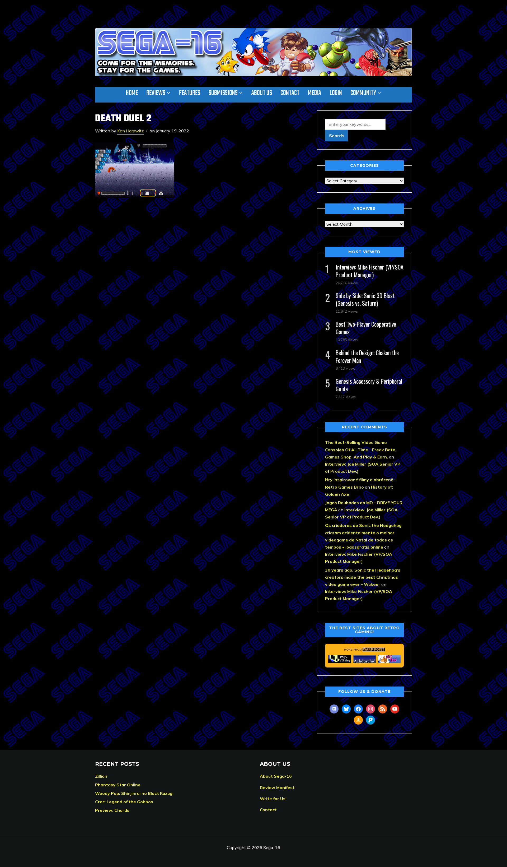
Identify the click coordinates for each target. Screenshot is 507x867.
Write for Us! (273, 798)
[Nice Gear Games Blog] (389, 659)
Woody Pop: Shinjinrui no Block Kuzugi (134, 793)
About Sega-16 (276, 776)
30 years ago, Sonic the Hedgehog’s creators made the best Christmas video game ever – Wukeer (362, 577)
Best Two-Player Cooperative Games (366, 328)
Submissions (223, 93)
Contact (289, 93)
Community (363, 93)
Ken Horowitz (130, 130)
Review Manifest (277, 787)
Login (336, 93)
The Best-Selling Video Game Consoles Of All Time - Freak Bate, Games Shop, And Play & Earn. (360, 449)
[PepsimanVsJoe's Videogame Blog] (339, 659)
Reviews (155, 93)
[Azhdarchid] (364, 659)
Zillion (101, 776)
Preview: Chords (112, 810)
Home (132, 93)
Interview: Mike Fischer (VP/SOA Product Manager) (369, 271)
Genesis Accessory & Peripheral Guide (369, 385)
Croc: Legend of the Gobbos (124, 801)
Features (189, 93)
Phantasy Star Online (117, 784)
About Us (261, 93)
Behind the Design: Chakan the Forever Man (367, 356)
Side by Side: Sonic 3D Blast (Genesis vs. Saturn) (365, 299)
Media (314, 93)
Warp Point (373, 649)
